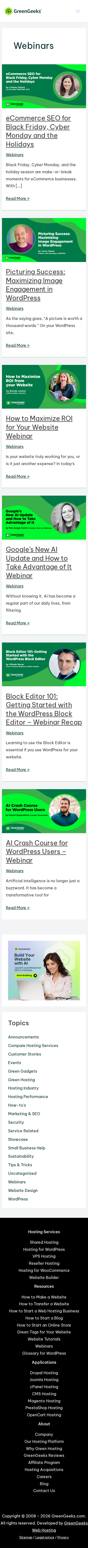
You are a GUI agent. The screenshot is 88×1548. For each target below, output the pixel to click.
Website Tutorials (44, 1339)
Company (44, 1434)
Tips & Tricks (20, 1164)
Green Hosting (21, 1079)
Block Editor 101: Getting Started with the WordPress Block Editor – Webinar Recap (44, 709)
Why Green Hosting (44, 1448)
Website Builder (44, 1277)
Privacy (63, 1537)
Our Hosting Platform (44, 1441)
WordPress (18, 1199)
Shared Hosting (44, 1242)
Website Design (23, 1190)
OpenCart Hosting (44, 1414)
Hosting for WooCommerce (44, 1270)
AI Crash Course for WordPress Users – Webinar (37, 851)
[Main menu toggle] (78, 11)
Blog (44, 1483)
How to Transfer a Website (44, 1303)
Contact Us (44, 1490)
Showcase (18, 1139)
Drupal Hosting (44, 1372)
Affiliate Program (44, 1462)
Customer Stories (24, 1054)
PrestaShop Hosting (44, 1407)
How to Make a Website (44, 1297)
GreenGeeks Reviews (44, 1455)
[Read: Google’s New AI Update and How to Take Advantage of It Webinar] (44, 517)
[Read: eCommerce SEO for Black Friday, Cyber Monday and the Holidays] (44, 85)
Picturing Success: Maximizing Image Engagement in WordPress (35, 285)
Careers (44, 1476)
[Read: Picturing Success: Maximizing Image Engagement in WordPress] (44, 239)
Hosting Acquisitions (44, 1469)
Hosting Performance (28, 1096)
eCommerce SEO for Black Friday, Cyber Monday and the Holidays (38, 131)
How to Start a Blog (44, 1318)
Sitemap (25, 1537)
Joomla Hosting (44, 1379)
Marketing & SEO (24, 1113)
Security (16, 1122)
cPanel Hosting (44, 1386)
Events (14, 1062)
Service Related (23, 1130)
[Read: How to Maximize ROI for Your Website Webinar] (44, 386)
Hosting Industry (23, 1088)
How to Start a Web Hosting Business (44, 1310)
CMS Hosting (44, 1393)
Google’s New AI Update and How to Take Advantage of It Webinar (39, 562)
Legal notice (44, 1537)
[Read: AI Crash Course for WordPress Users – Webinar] (44, 810)
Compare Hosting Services (33, 1045)
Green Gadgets (22, 1071)
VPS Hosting (44, 1256)
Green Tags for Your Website (44, 1332)
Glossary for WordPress (44, 1353)
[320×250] (44, 970)
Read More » (18, 199)
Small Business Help (26, 1147)
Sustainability (21, 1156)
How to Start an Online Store (44, 1325)
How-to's (17, 1105)
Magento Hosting (44, 1400)
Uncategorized (22, 1173)
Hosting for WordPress (44, 1249)
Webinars (14, 154)
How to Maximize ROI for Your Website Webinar (39, 427)
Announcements (23, 1037)
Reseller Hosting (44, 1263)
